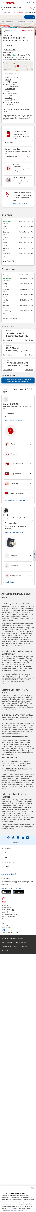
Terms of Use (23, 1210)
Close (33, 1188)
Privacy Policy (14, 1210)
